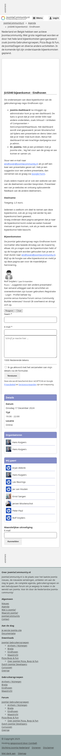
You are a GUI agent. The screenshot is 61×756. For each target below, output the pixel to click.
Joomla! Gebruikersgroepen (15, 642)
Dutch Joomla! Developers (14, 664)
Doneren (36, 747)
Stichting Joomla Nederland (15, 747)
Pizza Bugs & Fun (10, 658)
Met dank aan (9, 753)
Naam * (8, 313)
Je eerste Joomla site (12, 630)
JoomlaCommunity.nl (14, 23)
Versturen (12, 376)
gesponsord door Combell (23, 743)
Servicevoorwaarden (27, 384)
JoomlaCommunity (11, 616)
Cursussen (7, 667)
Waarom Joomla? (10, 612)
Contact (5, 619)
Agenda (32, 23)
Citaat (18, 311)
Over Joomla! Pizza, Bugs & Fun (23, 661)
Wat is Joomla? (9, 609)
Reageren (9, 311)
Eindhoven (13, 651)
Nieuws (5, 603)
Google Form (38, 173)
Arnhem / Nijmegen (17, 645)
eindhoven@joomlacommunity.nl (21, 163)
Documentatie (9, 633)
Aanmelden (13, 541)
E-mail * (8, 326)
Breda (10, 648)
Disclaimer (48, 747)
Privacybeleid (10, 384)
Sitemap (22, 753)
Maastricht (13, 655)
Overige (5, 670)
